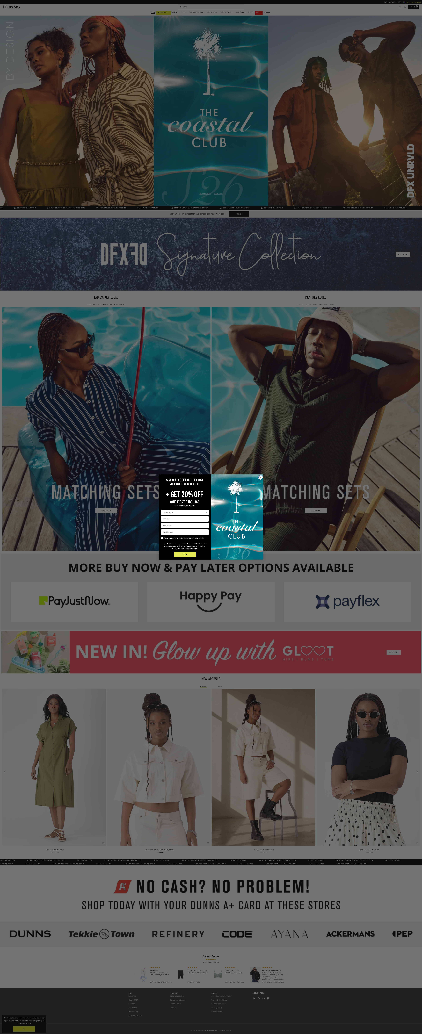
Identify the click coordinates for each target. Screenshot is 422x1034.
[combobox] (184, 512)
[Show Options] (207, 512)
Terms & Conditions (192, 548)
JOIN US (185, 554)
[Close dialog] (260, 477)
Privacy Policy (176, 548)
